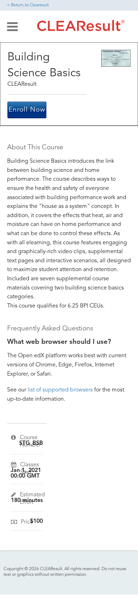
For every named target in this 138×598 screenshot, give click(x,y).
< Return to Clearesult (28, 5)
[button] (12, 26)
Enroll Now (26, 109)
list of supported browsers (60, 390)
